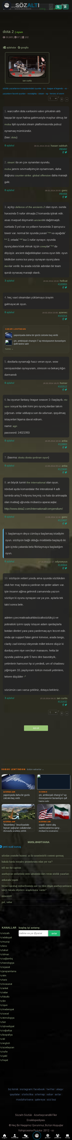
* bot (52, 246)
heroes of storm (57, 93)
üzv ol (36, 728)
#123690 (62, 469)
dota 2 (9, 31)
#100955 (62, 284)
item (6, 266)
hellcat (63, 280)
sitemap (40, 1094)
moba (7, 124)
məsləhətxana (38, 842)
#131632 (62, 701)
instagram (26, 1089)
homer (63, 383)
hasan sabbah (59, 145)
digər (64, 4)
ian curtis (62, 698)
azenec (63, 312)
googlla (24, 47)
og (47, 93)
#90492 (63, 149)
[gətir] (58, 7)
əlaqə (59, 1089)
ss (44, 88)
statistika (27, 1094)
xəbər (50, 1094)
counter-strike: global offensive (33, 175)
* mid (20, 239)
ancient (38, 220)
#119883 (62, 444)
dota (13, 137)
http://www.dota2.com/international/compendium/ (33, 508)
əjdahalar (11, 47)
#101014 (62, 316)
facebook (39, 1089)
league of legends (55, 88)
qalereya (40, 1099)
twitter (50, 1089)
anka (64, 440)
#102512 (62, 386)
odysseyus (61, 561)
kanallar (9, 927)
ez (66, 88)
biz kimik (13, 1089)
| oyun (19, 32)
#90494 (63, 194)
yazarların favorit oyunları (14, 93)
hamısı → (9, 349)
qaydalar (15, 1094)
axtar (54, 933)
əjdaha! (9, 145)
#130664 (62, 565)
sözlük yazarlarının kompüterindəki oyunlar (22, 88)
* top (49, 232)
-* (25, 676)
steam (41, 93)
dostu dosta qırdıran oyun (33, 457)
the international (36, 482)
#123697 (62, 520)
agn (15, 426)
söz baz (51, 1099)
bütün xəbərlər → (35, 769)
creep (43, 246)
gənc (64, 190)
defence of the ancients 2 (30, 207)
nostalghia (32, 93)
